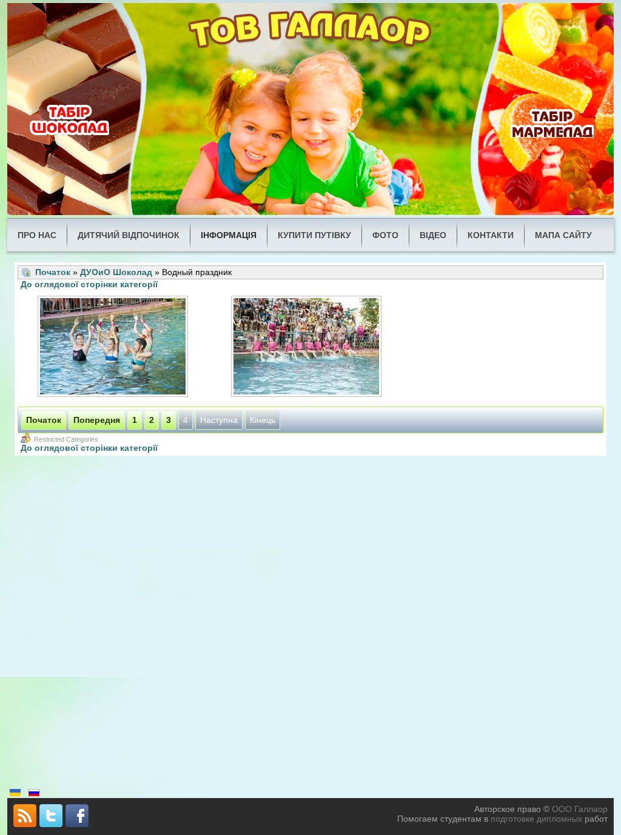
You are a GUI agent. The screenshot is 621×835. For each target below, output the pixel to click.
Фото (385, 235)
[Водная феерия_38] (307, 347)
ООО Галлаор (580, 809)
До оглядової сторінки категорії (89, 284)
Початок (52, 272)
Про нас (37, 235)
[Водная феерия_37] (114, 347)
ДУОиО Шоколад (116, 272)
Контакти (491, 235)
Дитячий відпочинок (129, 235)
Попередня (96, 420)
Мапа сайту (563, 235)
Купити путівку (314, 235)
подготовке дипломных (536, 818)
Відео (433, 235)
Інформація (229, 235)
